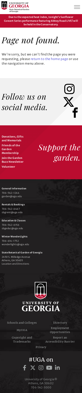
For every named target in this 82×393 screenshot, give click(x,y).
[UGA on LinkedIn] (57, 367)
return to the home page (49, 59)
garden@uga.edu (12, 196)
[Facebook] (76, 117)
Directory (60, 322)
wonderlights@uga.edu (15, 244)
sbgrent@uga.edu (12, 212)
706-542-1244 (10, 192)
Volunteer (8, 166)
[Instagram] (72, 93)
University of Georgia (41, 296)
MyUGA (22, 330)
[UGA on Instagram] (42, 367)
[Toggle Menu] (77, 7)
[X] (71, 106)
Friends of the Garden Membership (11, 149)
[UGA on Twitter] (33, 367)
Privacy (41, 347)
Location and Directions (15, 263)
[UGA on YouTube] (50, 367)
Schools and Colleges (22, 322)
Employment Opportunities (60, 330)
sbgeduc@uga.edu (12, 228)
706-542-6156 (10, 224)
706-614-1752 (10, 240)
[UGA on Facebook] (25, 367)
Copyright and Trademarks (22, 339)
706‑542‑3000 (41, 387)
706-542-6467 (11, 208)
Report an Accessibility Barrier (60, 339)
